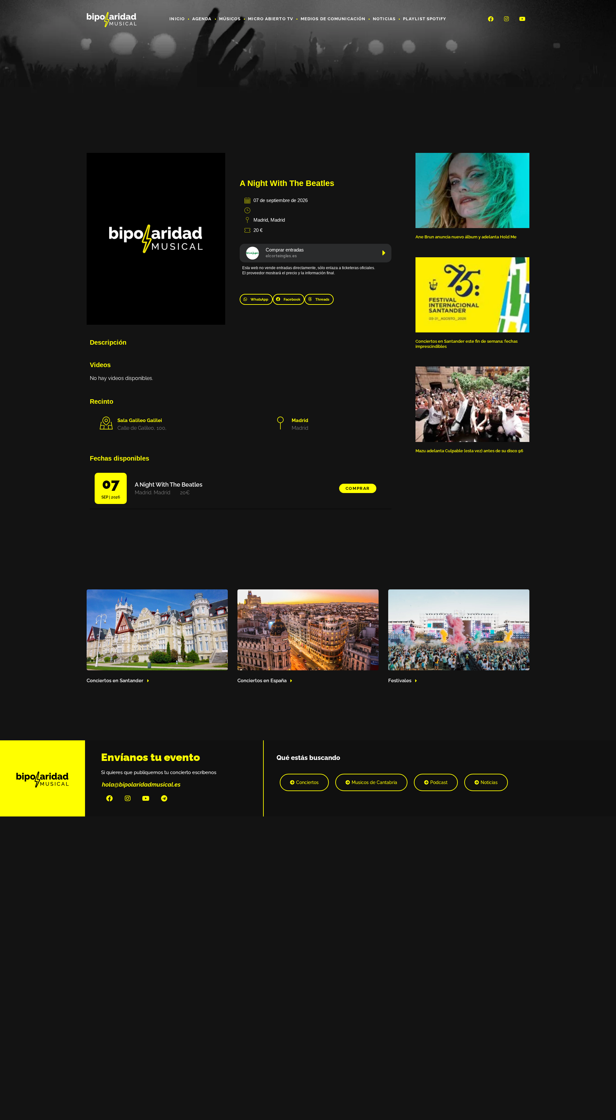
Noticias (384, 18)
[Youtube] (522, 19)
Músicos (230, 18)
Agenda (202, 18)
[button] (256, 299)
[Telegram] (164, 798)
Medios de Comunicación (333, 18)
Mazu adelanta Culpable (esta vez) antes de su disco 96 (469, 450)
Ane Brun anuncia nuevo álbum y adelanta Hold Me (466, 236)
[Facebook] (490, 19)
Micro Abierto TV (270, 18)
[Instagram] (507, 19)
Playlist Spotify (425, 18)
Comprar (358, 488)
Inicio (177, 18)
